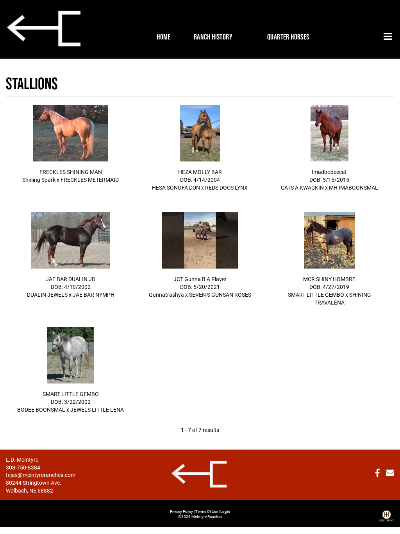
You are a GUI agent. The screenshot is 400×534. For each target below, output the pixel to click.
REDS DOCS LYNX (226, 187)
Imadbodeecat (329, 172)
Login (225, 511)
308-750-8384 (23, 467)
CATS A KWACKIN (302, 187)
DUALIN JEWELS (47, 294)
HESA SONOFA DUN (176, 187)
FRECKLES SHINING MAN (70, 172)
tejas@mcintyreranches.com (40, 474)
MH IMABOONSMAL (353, 187)
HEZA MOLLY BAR (200, 172)
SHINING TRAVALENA (342, 298)
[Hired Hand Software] (386, 513)
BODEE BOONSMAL (41, 409)
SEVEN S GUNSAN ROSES (220, 294)
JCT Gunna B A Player (200, 279)
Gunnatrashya (166, 294)
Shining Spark (38, 179)
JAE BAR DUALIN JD (70, 279)
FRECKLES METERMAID (90, 179)
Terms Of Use (206, 511)
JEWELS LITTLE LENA (97, 409)
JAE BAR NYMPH (93, 294)
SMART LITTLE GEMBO (316, 294)
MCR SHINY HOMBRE (329, 279)
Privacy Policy (181, 511)
